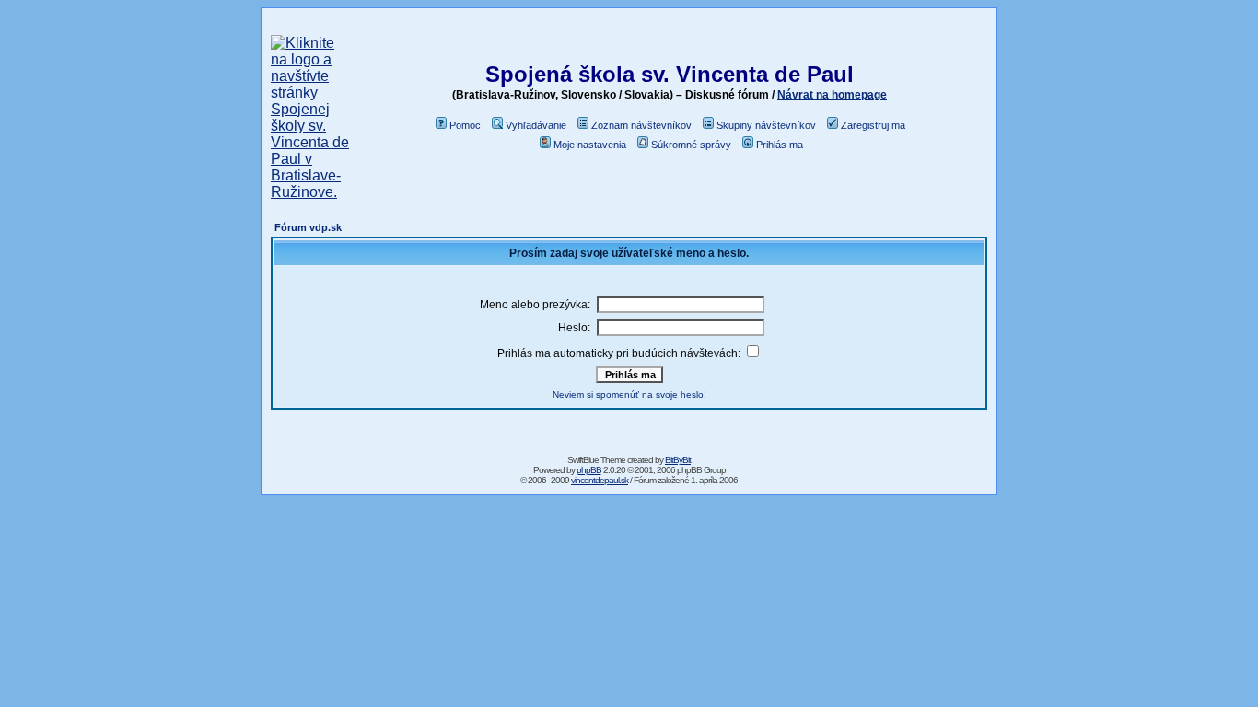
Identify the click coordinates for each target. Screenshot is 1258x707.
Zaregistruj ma (873, 125)
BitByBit (678, 460)
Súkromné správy (691, 144)
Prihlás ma (779, 144)
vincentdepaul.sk (599, 480)
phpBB (589, 470)
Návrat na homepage (832, 94)
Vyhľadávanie (536, 125)
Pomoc (465, 125)
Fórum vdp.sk (308, 227)
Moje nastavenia (589, 144)
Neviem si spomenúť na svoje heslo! (629, 394)
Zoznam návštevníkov (641, 125)
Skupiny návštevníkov (766, 125)
